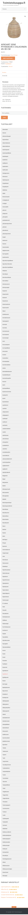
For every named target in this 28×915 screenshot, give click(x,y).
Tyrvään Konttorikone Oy (7, 894)
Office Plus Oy (4, 889)
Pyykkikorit (8, 63)
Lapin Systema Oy (6, 886)
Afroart (11, 66)
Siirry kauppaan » (8, 58)
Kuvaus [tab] (4, 72)
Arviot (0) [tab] (4, 75)
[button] (25, 16)
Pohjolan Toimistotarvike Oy (8, 897)
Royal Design (14, 55)
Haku (4, 117)
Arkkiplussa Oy (5, 892)
